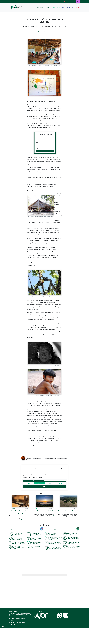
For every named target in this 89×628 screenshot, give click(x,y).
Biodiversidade (67, 12)
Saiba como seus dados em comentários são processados (46, 599)
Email (37, 142)
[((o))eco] (17, 7)
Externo (46, 546)
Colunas (53, 7)
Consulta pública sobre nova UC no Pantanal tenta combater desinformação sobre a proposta (17, 547)
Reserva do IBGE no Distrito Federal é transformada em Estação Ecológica (16, 539)
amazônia (66, 530)
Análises (58, 7)
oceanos (29, 530)
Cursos (77, 7)
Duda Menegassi (68, 518)
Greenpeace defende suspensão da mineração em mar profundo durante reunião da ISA (34, 534)
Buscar (68, 1)
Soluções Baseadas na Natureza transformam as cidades (44, 511)
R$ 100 (60, 483)
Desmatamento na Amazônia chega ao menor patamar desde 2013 (69, 511)
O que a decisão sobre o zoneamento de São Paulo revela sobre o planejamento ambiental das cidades (53, 538)
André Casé (20, 519)
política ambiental (50, 530)
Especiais (48, 7)
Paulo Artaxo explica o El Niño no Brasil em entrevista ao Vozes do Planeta (20, 512)
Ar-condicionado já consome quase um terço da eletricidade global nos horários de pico (53, 548)
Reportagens (36, 7)
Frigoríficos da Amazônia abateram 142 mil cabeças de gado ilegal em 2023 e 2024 (71, 547)
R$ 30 (39, 483)
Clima (71, 12)
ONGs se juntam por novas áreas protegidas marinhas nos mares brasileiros (15, 534)
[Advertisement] (71, 202)
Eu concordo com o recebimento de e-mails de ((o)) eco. (45, 147)
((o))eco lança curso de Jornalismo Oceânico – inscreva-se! (33, 547)
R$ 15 (29, 483)
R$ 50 (50, 483)
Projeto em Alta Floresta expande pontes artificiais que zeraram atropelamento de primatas (71, 538)
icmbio (11, 530)
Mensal (34, 480)
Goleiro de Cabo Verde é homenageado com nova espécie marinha (35, 539)
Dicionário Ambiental (71, 7)
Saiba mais (11, 620)
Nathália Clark (37, 31)
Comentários (44, 451)
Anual (55, 480)
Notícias (30, 7)
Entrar (2, 626)
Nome (37, 138)
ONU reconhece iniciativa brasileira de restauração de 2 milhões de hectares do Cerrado (53, 543)
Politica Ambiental (76, 12)
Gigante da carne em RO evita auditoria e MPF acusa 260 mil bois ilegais (71, 543)
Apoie (77, 1)
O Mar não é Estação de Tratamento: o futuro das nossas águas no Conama (34, 543)
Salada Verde (42, 7)
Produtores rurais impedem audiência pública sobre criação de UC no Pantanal (17, 543)
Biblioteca (63, 7)
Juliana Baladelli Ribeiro (44, 516)
